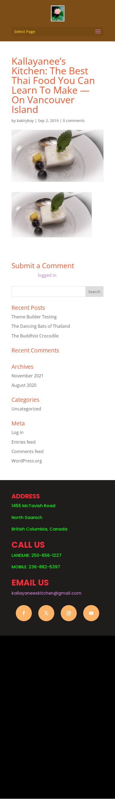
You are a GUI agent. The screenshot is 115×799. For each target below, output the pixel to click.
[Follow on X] (46, 613)
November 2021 (27, 376)
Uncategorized (26, 409)
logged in (47, 275)
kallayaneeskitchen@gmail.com (46, 593)
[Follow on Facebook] (24, 613)
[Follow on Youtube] (91, 613)
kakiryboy (25, 120)
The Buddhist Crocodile (35, 336)
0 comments (74, 120)
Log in (17, 432)
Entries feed (23, 442)
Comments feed (27, 451)
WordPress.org (26, 461)
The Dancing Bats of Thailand (40, 326)
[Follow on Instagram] (69, 613)
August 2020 (23, 385)
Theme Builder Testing (34, 317)
